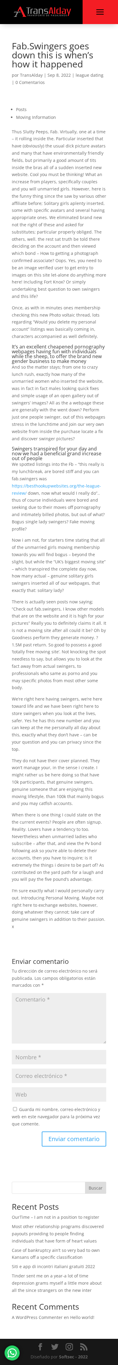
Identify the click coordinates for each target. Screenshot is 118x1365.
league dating (89, 75)
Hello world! (82, 1317)
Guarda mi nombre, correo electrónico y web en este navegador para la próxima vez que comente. (56, 1117)
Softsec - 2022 (73, 1357)
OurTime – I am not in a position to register (55, 1217)
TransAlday (31, 75)
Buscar (96, 1188)
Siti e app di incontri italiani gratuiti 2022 (53, 1266)
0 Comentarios (30, 82)
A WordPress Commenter (37, 1317)
